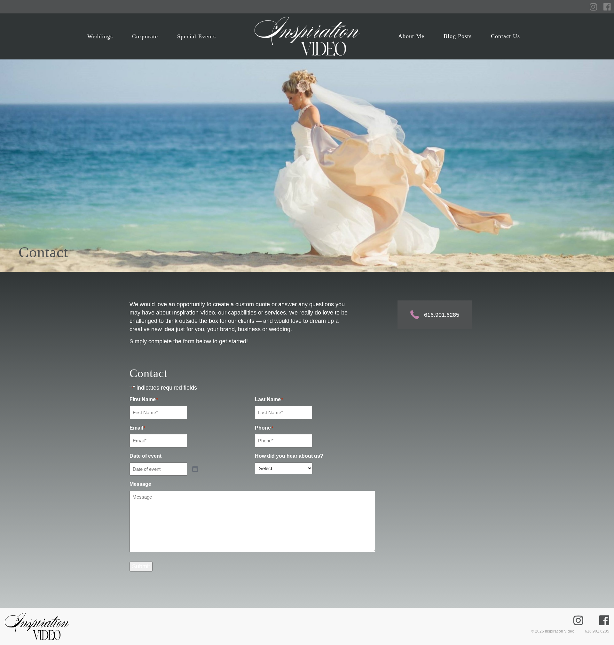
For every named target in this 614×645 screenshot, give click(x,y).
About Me (411, 36)
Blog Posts (458, 36)
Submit (141, 566)
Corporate (145, 36)
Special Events (196, 36)
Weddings (100, 36)
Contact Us (505, 36)
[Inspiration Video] (307, 36)
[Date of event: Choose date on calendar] (195, 469)
